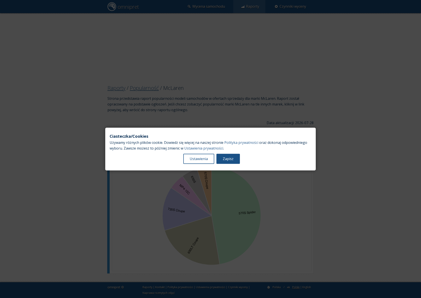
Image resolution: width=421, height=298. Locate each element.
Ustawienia (199, 158)
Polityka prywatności (241, 142)
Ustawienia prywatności (203, 148)
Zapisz (228, 158)
